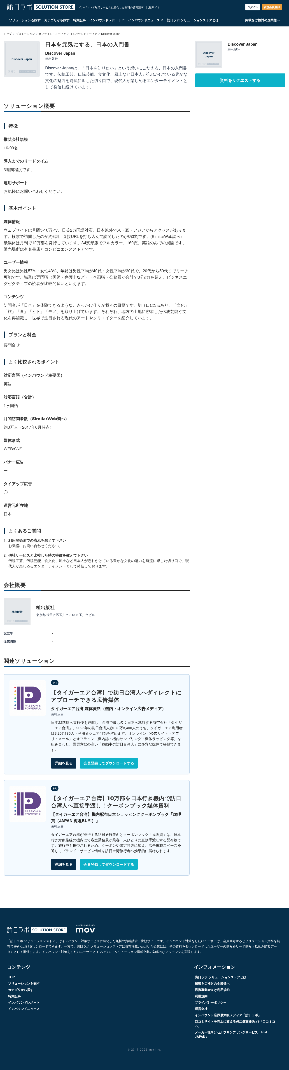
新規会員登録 (272, 7)
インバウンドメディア (83, 33)
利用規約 (201, 996)
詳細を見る (64, 763)
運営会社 (201, 1008)
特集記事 (79, 20)
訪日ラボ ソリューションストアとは (193, 20)
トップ (8, 33)
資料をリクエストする (240, 80)
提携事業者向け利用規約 (212, 989)
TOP (11, 977)
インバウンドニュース (144, 20)
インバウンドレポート (105, 20)
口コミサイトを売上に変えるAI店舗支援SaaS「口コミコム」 (235, 1023)
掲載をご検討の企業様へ (262, 20)
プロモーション (25, 33)
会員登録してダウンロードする (109, 763)
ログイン (252, 7)
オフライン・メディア (52, 33)
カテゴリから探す (57, 20)
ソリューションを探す (25, 20)
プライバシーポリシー (210, 1002)
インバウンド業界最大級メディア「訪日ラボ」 (228, 1015)
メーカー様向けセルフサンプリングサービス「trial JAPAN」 (231, 1034)
